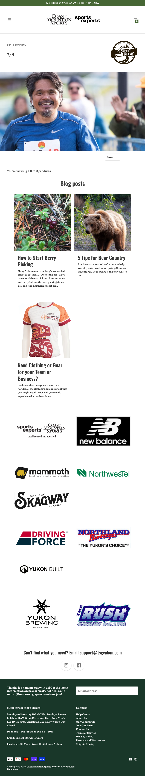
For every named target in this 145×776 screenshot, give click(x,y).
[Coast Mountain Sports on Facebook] (130, 758)
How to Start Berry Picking (37, 261)
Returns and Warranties (90, 740)
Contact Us (82, 729)
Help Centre (83, 714)
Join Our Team (84, 725)
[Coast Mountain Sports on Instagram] (135, 758)
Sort (110, 157)
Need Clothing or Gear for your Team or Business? (40, 371)
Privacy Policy (84, 736)
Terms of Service (86, 732)
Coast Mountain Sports (39, 766)
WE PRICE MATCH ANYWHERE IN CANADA (72, 3)
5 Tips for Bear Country (101, 257)
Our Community (85, 721)
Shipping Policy (85, 744)
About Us (81, 718)
